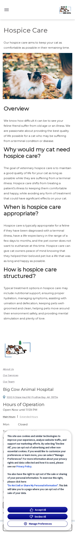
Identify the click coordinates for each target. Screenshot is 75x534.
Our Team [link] (9, 381)
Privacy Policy (23, 466)
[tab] (10, 417)
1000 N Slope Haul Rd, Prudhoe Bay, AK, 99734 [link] (32, 397)
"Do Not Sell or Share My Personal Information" (32, 485)
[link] (65, 9)
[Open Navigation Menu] (6, 9)
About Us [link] (8, 369)
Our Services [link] (10, 375)
